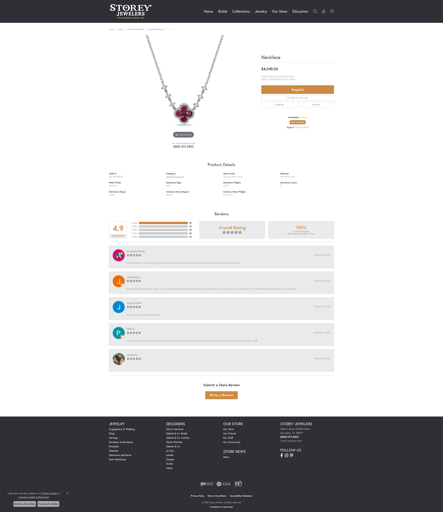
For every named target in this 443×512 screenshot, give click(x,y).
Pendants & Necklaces (135, 29)
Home (208, 11)
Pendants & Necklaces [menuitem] (121, 442)
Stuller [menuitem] (169, 463)
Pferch (130, 329)
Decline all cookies (25, 503)
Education (300, 11)
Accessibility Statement (241, 496)
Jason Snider (134, 303)
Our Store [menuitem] (228, 429)
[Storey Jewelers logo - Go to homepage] (131, 11)
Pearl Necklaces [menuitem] (117, 459)
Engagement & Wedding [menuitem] (122, 429)
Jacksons (131, 354)
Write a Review (221, 395)
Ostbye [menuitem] (170, 459)
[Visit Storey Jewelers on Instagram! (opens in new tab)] (286, 455)
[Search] (315, 11)
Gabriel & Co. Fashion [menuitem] (178, 437)
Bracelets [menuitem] (114, 446)
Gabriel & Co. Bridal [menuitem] (176, 433)
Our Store (279, 11)
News (226, 457)
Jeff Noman (133, 277)
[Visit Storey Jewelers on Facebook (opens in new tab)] (281, 455)
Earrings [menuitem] (113, 437)
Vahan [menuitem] (169, 468)
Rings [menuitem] (112, 433)
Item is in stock (297, 122)
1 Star (134, 236)
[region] (183, 87)
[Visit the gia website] (223, 484)
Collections (241, 11)
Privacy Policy (197, 496)
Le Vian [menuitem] (170, 450)
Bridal (222, 11)
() (190, 223)
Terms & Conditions (217, 496)
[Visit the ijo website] (206, 484)
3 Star (134, 229)
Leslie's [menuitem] (170, 455)
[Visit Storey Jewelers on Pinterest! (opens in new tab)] (291, 455)
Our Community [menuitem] (231, 442)
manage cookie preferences (33, 497)
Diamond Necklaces (155, 29)
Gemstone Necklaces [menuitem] (120, 455)
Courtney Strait (135, 251)
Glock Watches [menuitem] (174, 442)
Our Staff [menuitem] (228, 437)
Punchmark (227, 507)
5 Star (134, 223)
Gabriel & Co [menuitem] (173, 446)
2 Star (134, 233)
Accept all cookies (48, 503)
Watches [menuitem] (113, 450)
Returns (316, 104)
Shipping (279, 104)
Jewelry (261, 11)
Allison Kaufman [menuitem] (175, 429)
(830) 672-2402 (183, 146)
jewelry (120, 29)
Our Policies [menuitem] (229, 433)
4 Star (134, 226)
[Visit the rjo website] (238, 484)
